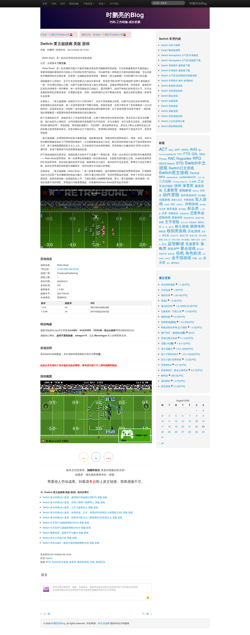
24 (162, 431)
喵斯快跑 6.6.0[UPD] (173, 316)
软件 (62, 3)
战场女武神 (199, 217)
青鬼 (200, 258)
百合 (164, 244)
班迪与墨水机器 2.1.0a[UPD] (177, 338)
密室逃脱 (172, 209)
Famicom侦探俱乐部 (167, 154)
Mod (202, 154)
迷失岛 (167, 258)
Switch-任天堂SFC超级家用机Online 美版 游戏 (67, 527)
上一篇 (45, 613)
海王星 (165, 235)
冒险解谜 (185, 190)
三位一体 (200, 177)
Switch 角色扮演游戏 (171, 85)
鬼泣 (168, 263)
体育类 (72, 562)
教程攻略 (74, 3)
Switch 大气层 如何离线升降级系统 (179, 75)
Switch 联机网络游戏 (171, 126)
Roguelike (183, 158)
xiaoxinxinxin (172, 177)
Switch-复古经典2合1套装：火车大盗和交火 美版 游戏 (70, 507)
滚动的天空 (174, 236)
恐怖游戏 (165, 217)
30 (203, 431)
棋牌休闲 (197, 226)
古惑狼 (166, 204)
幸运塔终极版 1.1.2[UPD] (175, 284)
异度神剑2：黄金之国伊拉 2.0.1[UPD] (181, 370)
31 (162, 437)
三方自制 (165, 181)
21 (189, 426)
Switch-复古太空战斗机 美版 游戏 (60, 537)
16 (203, 421)
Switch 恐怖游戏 (169, 105)
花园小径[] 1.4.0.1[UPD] (175, 343)
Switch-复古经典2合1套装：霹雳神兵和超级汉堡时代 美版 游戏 (75, 497)
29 (196, 431)
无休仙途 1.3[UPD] (172, 290)
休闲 (177, 185)
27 (183, 431)
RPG (48, 562)
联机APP (173, 248)
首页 (45, 3)
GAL (195, 153)
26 (176, 431)
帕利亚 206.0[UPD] (172, 375)
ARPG (185, 149)
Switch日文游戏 (181, 167)
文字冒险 (172, 221)
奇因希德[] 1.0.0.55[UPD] (177, 322)
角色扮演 (100, 562)
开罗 (164, 213)
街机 (92, 562)
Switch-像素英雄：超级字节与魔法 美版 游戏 (65, 532)
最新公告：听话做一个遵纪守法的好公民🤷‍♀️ (42, 34)
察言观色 (182, 209)
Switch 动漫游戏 (169, 100)
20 (183, 426)
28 (189, 431)
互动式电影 (166, 186)
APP (177, 149)
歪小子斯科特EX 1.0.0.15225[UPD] (180, 354)
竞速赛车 (192, 243)
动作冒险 (171, 194)
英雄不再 (163, 253)
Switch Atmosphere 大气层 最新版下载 (181, 60)
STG (180, 163)
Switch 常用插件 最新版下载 (175, 70)
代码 (54, 3)
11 (169, 421)
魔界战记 (175, 262)
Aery (171, 149)
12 (176, 421)
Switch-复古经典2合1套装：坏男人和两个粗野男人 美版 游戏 (74, 502)
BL (199, 149)
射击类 (193, 208)
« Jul (161, 443)
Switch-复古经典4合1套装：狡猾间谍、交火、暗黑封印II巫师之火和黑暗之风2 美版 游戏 (88, 512)
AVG (193, 149)
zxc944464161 (187, 177)
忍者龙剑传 (184, 213)
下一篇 (147, 613)
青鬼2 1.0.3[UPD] (171, 300)
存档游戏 (191, 203)
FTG (186, 153)
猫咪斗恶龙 (195, 239)
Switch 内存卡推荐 (170, 45)
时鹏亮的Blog (198, 3)
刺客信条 (196, 191)
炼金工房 (184, 235)
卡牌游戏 (188, 199)
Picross (163, 158)
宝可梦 (162, 208)
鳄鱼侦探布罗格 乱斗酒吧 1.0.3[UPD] (181, 327)
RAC (171, 158)
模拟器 (162, 231)
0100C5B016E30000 (68, 269)
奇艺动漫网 (104, 623)
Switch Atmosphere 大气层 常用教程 (179, 55)
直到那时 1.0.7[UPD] (173, 381)
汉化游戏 (194, 231)
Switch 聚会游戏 (169, 95)
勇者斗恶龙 (176, 199)
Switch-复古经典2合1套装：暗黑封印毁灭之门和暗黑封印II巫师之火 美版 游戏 (82, 517)
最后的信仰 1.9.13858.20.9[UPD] (179, 306)
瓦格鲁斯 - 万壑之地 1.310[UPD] (179, 311)
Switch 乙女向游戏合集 (173, 121)
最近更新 (165, 278)
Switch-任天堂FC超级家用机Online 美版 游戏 (66, 522)
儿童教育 (170, 189)
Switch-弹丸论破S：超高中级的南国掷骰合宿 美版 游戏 (71, 542)
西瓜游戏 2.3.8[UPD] (173, 386)
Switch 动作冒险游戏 (171, 90)
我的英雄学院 (189, 217)
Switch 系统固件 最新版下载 (175, 65)
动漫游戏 (164, 199)
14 (189, 421)
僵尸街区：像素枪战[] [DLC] (177, 332)
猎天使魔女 (185, 239)
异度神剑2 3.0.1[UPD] (173, 364)
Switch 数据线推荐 (170, 50)
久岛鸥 (192, 181)
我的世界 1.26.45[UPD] (174, 295)
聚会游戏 (188, 248)
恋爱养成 (197, 212)
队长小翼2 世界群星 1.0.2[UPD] (178, 359)
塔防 (173, 204)
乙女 (201, 181)
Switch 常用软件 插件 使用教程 (177, 80)
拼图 (161, 222)
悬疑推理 (177, 217)
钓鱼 (194, 258)
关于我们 (114, 3)
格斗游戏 (182, 226)
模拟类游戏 (83, 562)
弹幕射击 (173, 213)
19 (176, 426)
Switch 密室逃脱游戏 (171, 116)
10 (162, 421)
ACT (163, 149)
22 (196, 426)
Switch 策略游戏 (169, 111)
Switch (49, 558)
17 (162, 426)
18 (169, 426)
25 (169, 431)
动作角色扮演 (188, 195)
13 (183, 421)
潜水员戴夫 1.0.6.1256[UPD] (177, 348)
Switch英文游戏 (60, 562)
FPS (179, 154)
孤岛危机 (203, 204)
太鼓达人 (180, 204)
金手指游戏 (181, 257)
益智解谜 (176, 243)
